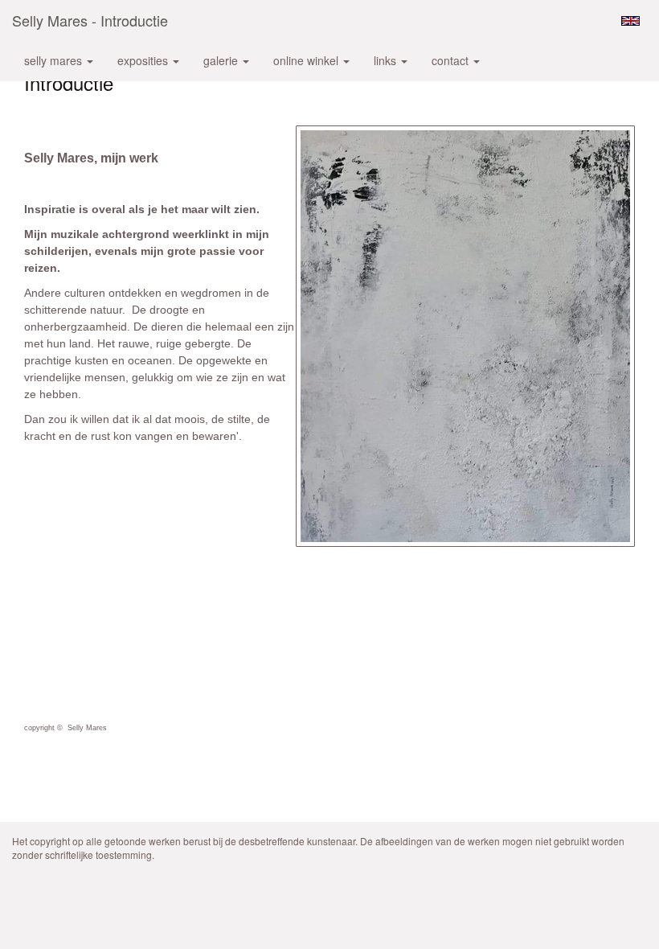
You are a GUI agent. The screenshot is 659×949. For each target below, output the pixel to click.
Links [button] (386, 60)
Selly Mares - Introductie (90, 20)
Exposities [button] (144, 60)
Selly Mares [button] (54, 60)
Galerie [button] (222, 60)
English (630, 21)
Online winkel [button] (307, 60)
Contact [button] (452, 60)
